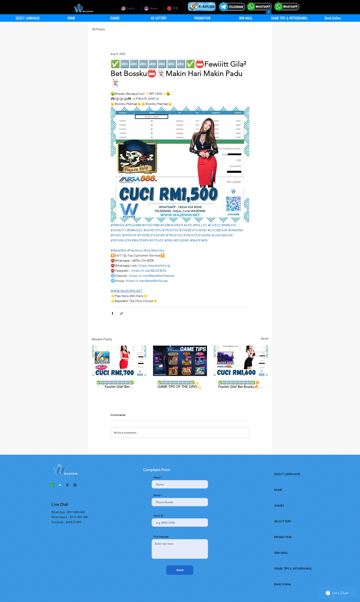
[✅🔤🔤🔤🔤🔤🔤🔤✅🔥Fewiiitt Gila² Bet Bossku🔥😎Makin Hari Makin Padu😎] (241, 361)
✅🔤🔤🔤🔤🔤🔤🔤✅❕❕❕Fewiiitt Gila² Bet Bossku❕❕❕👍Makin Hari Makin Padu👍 (118, 384)
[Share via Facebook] (112, 313)
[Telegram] (60, 485)
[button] (269, 10)
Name (157, 477)
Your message (161, 536)
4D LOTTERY (282, 521)
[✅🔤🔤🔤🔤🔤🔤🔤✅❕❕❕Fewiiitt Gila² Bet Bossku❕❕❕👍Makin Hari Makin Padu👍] (119, 361)
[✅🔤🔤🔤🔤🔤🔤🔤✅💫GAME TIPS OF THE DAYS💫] (180, 361)
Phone (157, 495)
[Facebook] (67, 485)
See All (264, 338)
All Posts (98, 29)
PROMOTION (283, 537)
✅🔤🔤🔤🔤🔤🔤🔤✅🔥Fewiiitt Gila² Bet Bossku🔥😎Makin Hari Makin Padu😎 (240, 384)
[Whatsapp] (52, 485)
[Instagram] (75, 485)
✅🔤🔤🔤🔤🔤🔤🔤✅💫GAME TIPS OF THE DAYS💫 (179, 384)
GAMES (279, 505)
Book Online (282, 584)
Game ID (158, 515)
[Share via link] (121, 313)
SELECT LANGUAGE (287, 474)
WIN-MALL (281, 553)
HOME (278, 490)
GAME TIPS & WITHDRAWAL (293, 568)
